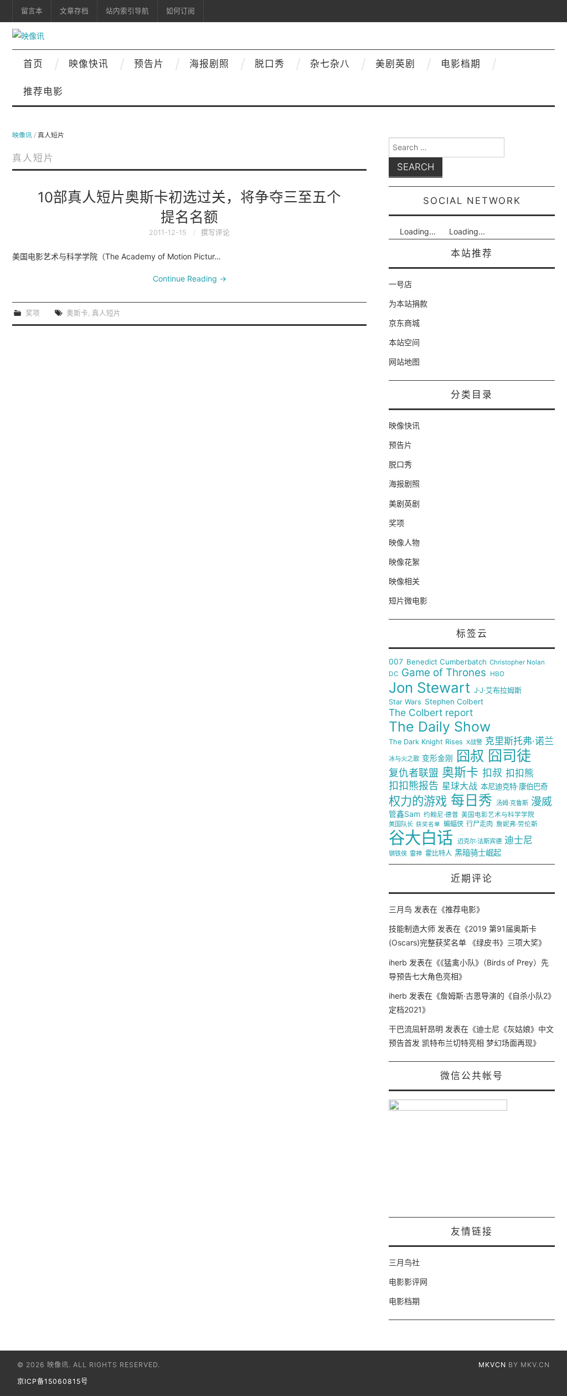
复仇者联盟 (414, 773)
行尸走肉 (479, 824)
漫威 (541, 802)
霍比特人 (438, 853)
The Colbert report (431, 712)
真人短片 (106, 313)
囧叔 (470, 756)
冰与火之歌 (404, 759)
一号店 (400, 284)
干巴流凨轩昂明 (416, 1029)
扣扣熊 (520, 773)
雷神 (416, 853)
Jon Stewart (429, 687)
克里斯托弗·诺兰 (519, 741)
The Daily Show (440, 727)
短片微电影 (408, 600)
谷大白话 (421, 838)
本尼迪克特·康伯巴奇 (514, 787)
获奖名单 (428, 824)
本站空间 (404, 342)
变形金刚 (437, 758)
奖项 (32, 313)
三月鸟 (400, 909)
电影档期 (461, 63)
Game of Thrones (443, 673)
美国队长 (401, 824)
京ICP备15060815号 (52, 1381)
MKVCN (492, 1365)
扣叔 (492, 773)
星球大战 (459, 786)
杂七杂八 (330, 63)
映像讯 (22, 135)
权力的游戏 (418, 801)
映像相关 (404, 581)
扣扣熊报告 (414, 785)
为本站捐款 (408, 303)
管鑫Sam (404, 814)
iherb (398, 962)
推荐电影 (43, 91)
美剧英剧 (395, 63)
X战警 (474, 742)
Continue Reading (189, 278)
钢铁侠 (398, 853)
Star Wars (405, 702)
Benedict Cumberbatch (446, 662)
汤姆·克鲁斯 (512, 803)
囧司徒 (509, 756)
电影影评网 (408, 1281)
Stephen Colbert (454, 702)
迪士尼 (518, 840)
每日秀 (471, 800)
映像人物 (404, 542)
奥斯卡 (77, 313)
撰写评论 (215, 232)
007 (396, 661)
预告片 (149, 63)
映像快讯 (89, 63)
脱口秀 (270, 63)
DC (394, 674)
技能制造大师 (412, 928)
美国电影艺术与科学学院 (497, 815)
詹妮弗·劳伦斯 (517, 824)
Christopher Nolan (517, 662)
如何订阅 (180, 11)
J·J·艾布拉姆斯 (498, 690)
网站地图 (404, 361)
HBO (497, 674)
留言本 (32, 11)
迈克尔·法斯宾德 (479, 841)
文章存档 (74, 11)
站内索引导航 (127, 11)
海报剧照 (209, 63)
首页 (33, 63)
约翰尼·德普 (441, 815)
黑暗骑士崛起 (478, 852)
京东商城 (404, 323)
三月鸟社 (404, 1262)
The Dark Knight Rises (426, 742)
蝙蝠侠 (453, 824)
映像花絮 (404, 561)
